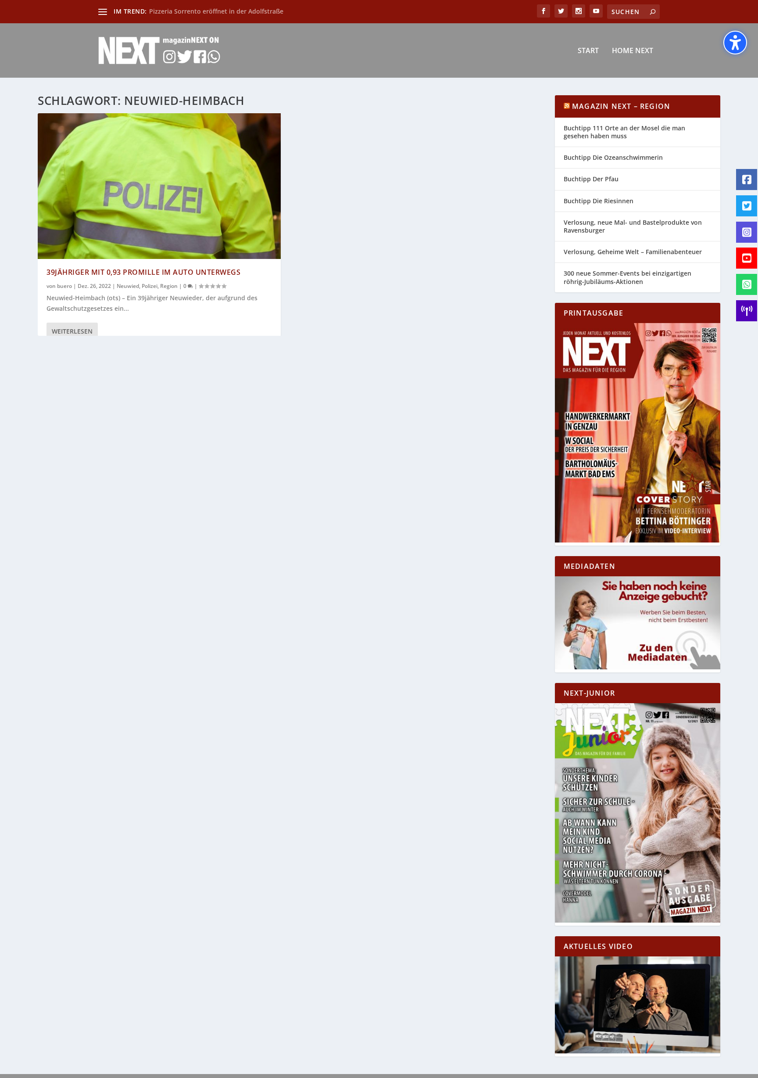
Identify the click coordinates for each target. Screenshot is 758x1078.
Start (588, 51)
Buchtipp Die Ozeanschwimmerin (613, 157)
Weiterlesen (72, 331)
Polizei (149, 286)
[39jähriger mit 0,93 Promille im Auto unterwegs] (159, 186)
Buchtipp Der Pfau (591, 179)
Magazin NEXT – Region (621, 106)
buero (64, 286)
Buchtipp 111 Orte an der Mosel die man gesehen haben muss (624, 132)
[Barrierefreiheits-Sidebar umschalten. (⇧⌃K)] (735, 42)
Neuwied (128, 286)
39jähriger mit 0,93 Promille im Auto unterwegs (143, 272)
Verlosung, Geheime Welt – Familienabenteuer (633, 252)
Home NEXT (632, 51)
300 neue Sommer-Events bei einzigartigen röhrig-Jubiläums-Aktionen (627, 277)
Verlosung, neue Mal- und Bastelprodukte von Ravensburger (633, 226)
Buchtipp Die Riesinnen (598, 201)
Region (169, 286)
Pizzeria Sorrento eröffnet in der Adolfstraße (216, 11)
